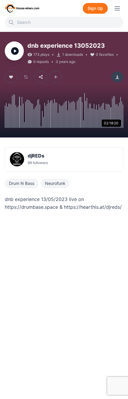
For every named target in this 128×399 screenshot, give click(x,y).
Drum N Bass (21, 183)
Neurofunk (55, 183)
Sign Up (95, 8)
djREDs (36, 156)
